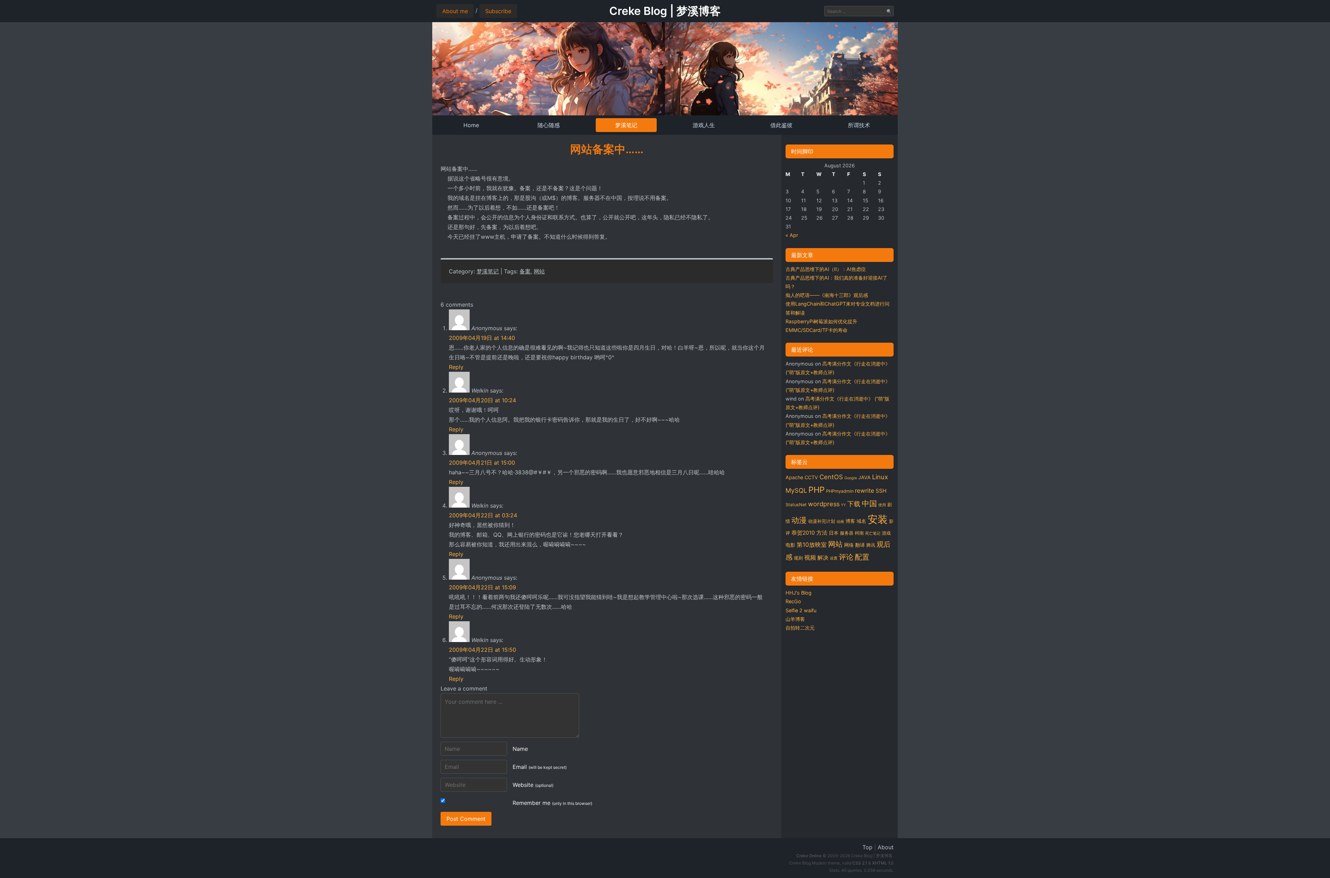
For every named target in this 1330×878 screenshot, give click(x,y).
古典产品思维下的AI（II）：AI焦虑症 (826, 269)
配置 (862, 556)
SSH (881, 491)
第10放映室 (812, 544)
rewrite (864, 490)
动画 (840, 521)
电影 (790, 545)
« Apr (792, 235)
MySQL (796, 490)
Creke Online (809, 855)
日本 (834, 533)
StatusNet (796, 504)
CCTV (811, 477)
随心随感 (549, 125)
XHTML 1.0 (883, 863)
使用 (882, 505)
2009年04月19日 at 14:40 (482, 337)
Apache (794, 477)
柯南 (859, 533)
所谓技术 (859, 125)
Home (471, 125)
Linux (880, 477)
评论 (846, 556)
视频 (810, 557)
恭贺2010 (803, 532)
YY (843, 505)
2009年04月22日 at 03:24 (483, 515)
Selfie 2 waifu (801, 610)
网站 (539, 271)
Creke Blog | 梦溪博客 (665, 11)
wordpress (824, 504)
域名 (861, 521)
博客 (850, 521)
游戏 (886, 533)
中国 (869, 503)
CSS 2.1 (859, 863)
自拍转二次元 (800, 628)
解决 (822, 557)
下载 (853, 504)
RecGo (793, 601)
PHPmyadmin (839, 491)
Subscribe (498, 11)
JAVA (864, 477)
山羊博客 (795, 619)
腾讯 (870, 545)
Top (867, 847)
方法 (821, 532)
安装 (878, 519)
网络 (849, 545)
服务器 (846, 533)
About (886, 847)
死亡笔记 (872, 533)
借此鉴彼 (781, 125)
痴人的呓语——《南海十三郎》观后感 (827, 295)
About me (455, 11)
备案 (525, 271)
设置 (833, 558)
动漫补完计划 (821, 521)
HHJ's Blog (799, 593)
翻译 (860, 545)
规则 (798, 558)
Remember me (552, 802)
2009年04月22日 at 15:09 (482, 587)
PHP (816, 490)
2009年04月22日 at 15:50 (482, 649)
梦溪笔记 (626, 125)
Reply (456, 366)
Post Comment (466, 818)
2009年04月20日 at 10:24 (482, 400)
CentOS (831, 477)
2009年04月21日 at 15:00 (482, 462)
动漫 (799, 520)
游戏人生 (704, 125)
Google (850, 478)
